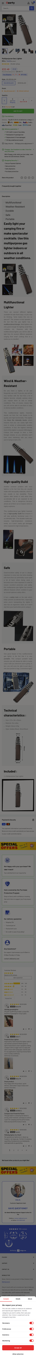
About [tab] (30, 1299)
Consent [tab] (6, 1299)
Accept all (18, 1348)
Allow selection (18, 1354)
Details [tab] (18, 1299)
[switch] (31, 1323)
